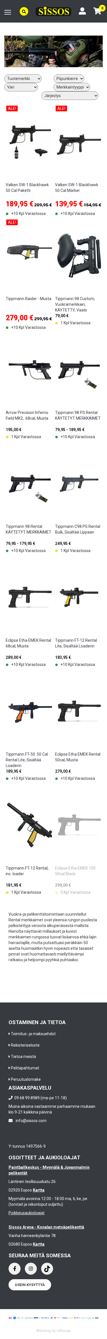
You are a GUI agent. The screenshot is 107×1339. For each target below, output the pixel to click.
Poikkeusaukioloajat (27, 1213)
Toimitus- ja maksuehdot (33, 1034)
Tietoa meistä (23, 1056)
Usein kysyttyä (30, 1285)
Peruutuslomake (26, 1079)
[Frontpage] (53, 11)
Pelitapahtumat (25, 1068)
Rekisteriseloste (25, 1045)
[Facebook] (15, 1269)
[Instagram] (31, 1269)
